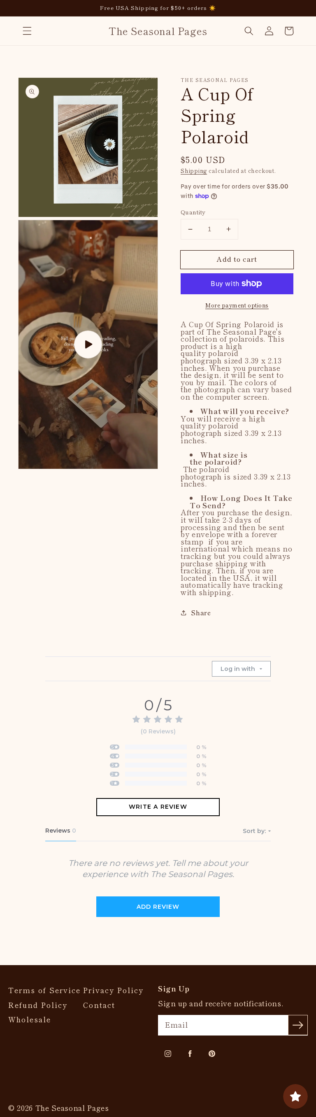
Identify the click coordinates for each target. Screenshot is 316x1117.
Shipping (194, 171)
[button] (27, 31)
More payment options (237, 305)
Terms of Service (44, 990)
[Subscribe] (298, 1025)
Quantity (193, 212)
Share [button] (201, 612)
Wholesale (29, 1019)
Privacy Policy (113, 990)
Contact (99, 1005)
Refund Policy (37, 1005)
